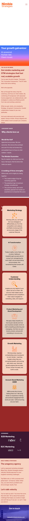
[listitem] (14, 221)
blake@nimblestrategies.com (16, 517)
